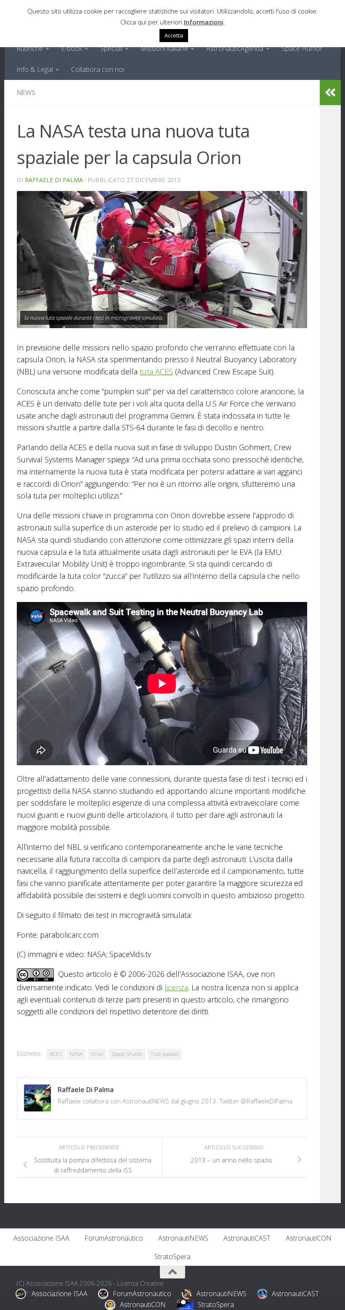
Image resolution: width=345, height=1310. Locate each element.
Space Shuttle (127, 1054)
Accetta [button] (174, 35)
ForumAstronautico (114, 1238)
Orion (97, 1054)
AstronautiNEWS (183, 1238)
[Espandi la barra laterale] (330, 92)
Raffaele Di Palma (54, 180)
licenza (176, 987)
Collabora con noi (97, 69)
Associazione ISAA (41, 1238)
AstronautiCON (309, 1238)
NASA (76, 1054)
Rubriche (29, 48)
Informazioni (203, 22)
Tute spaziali (165, 1054)
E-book (71, 48)
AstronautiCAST (247, 1238)
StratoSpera (172, 1256)
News (26, 92)
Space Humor (302, 48)
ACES (56, 1054)
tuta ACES (156, 371)
